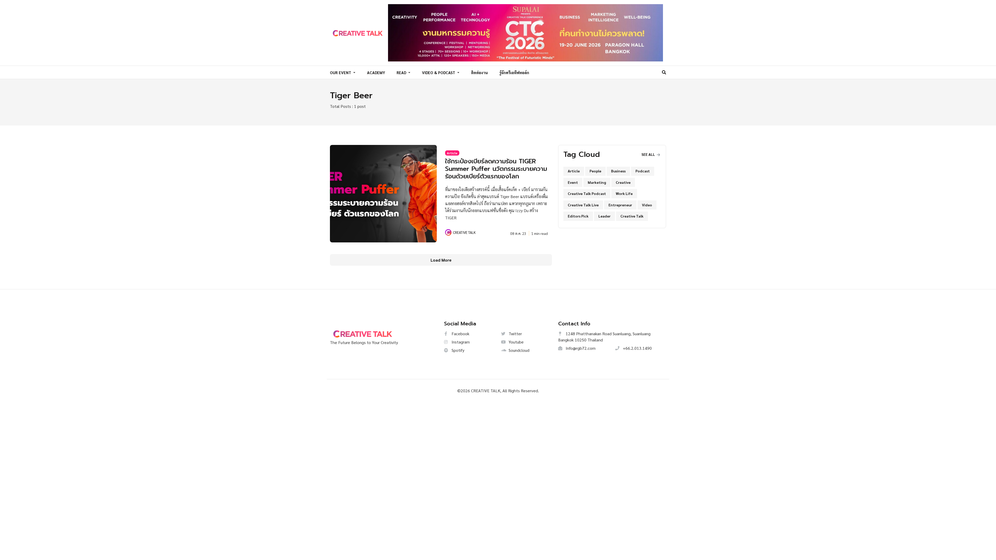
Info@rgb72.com (580, 348)
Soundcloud (518, 350)
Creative (623, 182)
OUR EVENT (341, 72)
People (595, 171)
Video (647, 204)
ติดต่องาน (479, 72)
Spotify (457, 350)
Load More (441, 260)
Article (452, 153)
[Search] (664, 72)
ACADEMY (376, 72)
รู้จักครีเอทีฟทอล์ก (514, 72)
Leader (604, 216)
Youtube (516, 342)
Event (573, 182)
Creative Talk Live (583, 204)
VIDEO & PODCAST (439, 72)
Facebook (460, 333)
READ (402, 72)
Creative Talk (632, 216)
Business (618, 171)
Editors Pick (578, 216)
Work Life (624, 193)
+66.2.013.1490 (637, 348)
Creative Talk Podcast (587, 193)
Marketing (597, 182)
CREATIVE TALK (464, 232)
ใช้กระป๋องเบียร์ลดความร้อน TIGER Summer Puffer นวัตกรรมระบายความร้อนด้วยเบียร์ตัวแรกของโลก (496, 169)
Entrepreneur (620, 204)
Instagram (460, 342)
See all (648, 154)
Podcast (642, 171)
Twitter (515, 333)
